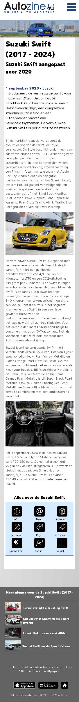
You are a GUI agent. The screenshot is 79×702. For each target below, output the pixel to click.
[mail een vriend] (39, 515)
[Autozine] (39, 7)
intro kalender (36, 667)
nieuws (34, 671)
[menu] (71, 7)
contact (13, 667)
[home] (63, 688)
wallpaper (52, 671)
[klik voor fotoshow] (39, 253)
